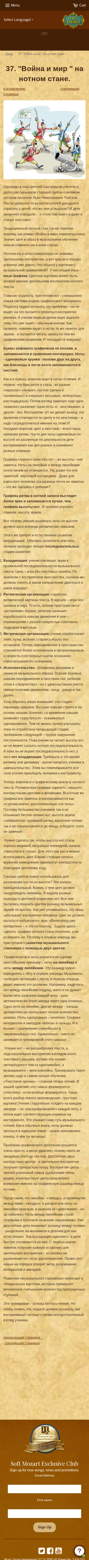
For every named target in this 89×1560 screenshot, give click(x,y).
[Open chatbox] (79, 1551)
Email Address (44, 1475)
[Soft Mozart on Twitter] (41, 1552)
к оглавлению (14, 89)
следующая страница (22, 1343)
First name (44, 1500)
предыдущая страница (23, 1337)
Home (9, 54)
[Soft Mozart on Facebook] (50, 1552)
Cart (82, 5)
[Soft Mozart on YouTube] (58, 1552)
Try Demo (74, 18)
